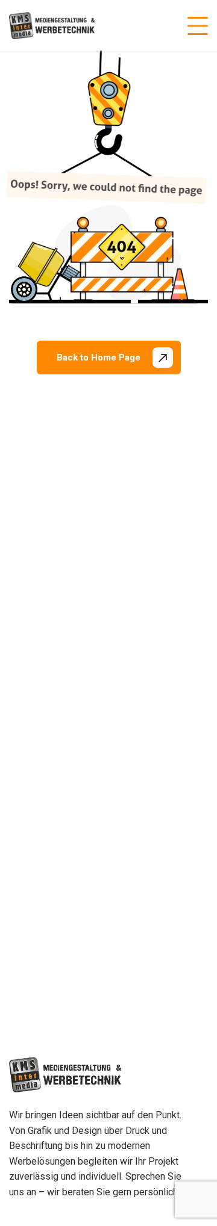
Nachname (131, 687)
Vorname (40, 687)
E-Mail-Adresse (57, 711)
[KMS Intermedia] (52, 25)
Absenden (52, 863)
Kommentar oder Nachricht (77, 766)
